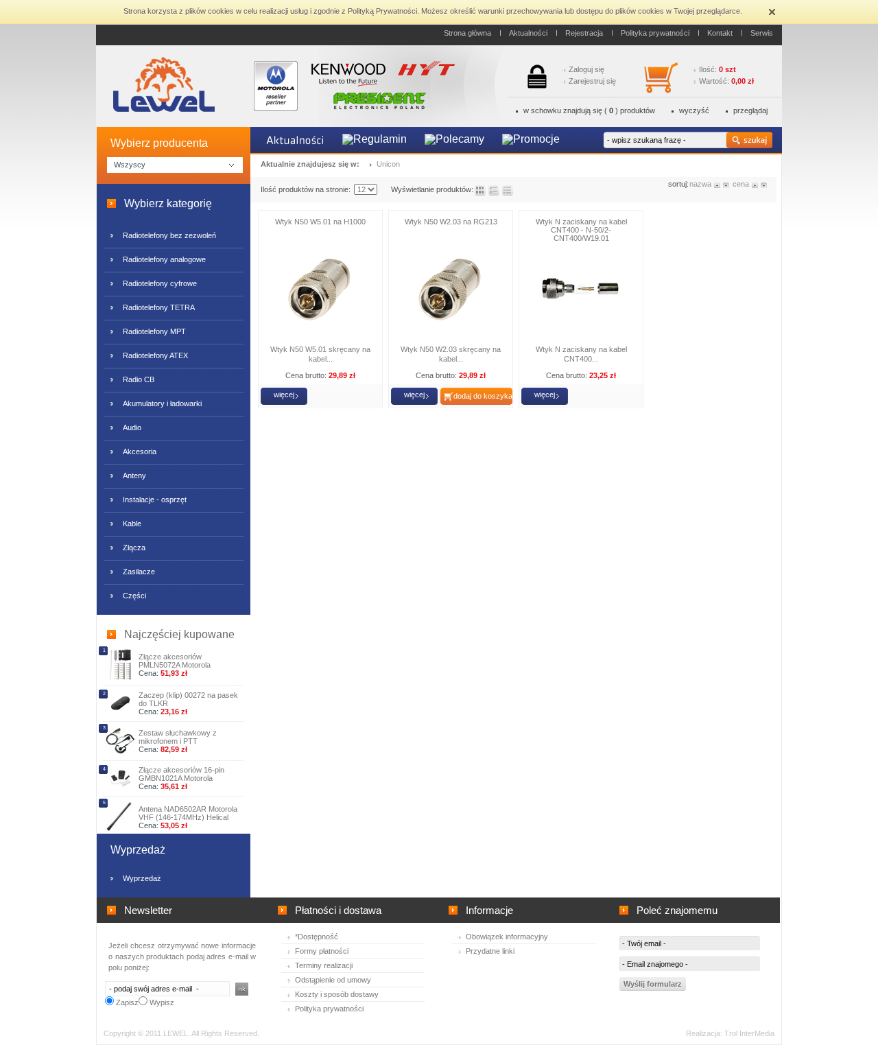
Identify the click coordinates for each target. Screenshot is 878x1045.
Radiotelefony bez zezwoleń (169, 235)
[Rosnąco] (717, 184)
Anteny (134, 475)
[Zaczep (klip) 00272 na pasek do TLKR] (120, 711)
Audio (132, 427)
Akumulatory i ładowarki (162, 403)
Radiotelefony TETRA (159, 307)
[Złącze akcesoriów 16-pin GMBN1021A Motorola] (120, 786)
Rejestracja (584, 33)
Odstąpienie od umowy (333, 980)
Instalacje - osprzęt (155, 499)
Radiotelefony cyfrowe (160, 283)
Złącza (134, 547)
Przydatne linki (490, 951)
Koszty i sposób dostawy (337, 994)
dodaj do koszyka (482, 396)
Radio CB (138, 379)
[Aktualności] (295, 141)
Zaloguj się (586, 69)
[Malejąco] (726, 184)
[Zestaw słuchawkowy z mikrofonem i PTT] (120, 752)
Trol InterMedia (749, 1033)
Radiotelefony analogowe (164, 259)
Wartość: (726, 81)
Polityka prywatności (655, 33)
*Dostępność (316, 936)
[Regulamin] (374, 140)
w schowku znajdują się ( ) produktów (589, 110)
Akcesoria (139, 451)
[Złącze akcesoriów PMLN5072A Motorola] (120, 677)
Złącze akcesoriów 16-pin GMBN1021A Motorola (181, 774)
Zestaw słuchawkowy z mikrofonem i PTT (178, 737)
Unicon (388, 164)
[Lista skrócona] (507, 190)
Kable (132, 523)
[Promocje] (531, 140)
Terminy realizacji (324, 965)
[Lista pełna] (493, 190)
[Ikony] (480, 190)
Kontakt (720, 33)
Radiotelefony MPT (154, 331)
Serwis (761, 33)
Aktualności (528, 33)
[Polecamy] (454, 140)
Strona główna (467, 33)
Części (134, 595)
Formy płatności (321, 951)
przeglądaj (750, 110)
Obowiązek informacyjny (507, 936)
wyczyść (694, 110)
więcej (284, 394)
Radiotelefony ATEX (155, 355)
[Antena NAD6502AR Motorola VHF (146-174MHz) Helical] (120, 829)
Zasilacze (139, 571)
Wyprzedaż (142, 878)
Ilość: (717, 69)
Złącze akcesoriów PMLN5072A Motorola (175, 661)
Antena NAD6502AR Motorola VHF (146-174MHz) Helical (188, 813)
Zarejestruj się (592, 81)
